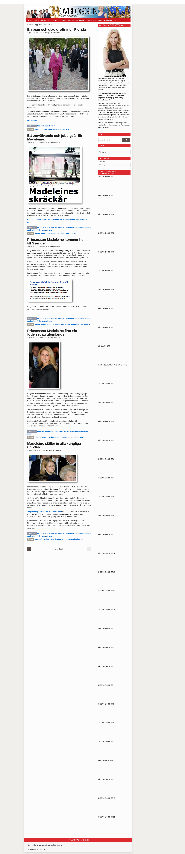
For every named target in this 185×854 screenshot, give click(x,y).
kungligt (40, 126)
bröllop (37, 233)
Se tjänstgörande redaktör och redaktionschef (45, 845)
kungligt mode (110, 20)
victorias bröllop (59, 20)
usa (67, 129)
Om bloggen (32, 20)
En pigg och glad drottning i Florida (56, 29)
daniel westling (51, 227)
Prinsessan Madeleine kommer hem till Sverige (57, 241)
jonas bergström (53, 324)
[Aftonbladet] (34, 2)
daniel (43, 233)
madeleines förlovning (36, 230)
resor (56, 126)
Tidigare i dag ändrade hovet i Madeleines (44, 512)
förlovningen (45, 20)
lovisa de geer (54, 437)
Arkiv (99, 149)
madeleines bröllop (76, 20)
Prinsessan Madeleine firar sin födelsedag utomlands (52, 332)
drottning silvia (41, 129)
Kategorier (101, 161)
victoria (49, 230)
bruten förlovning (42, 539)
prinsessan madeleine (56, 129)
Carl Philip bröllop (94, 20)
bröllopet (41, 227)
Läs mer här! (32, 120)
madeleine (49, 126)
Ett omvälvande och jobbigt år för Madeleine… (54, 137)
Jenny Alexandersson (52, 32)
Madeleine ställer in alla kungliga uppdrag (54, 445)
